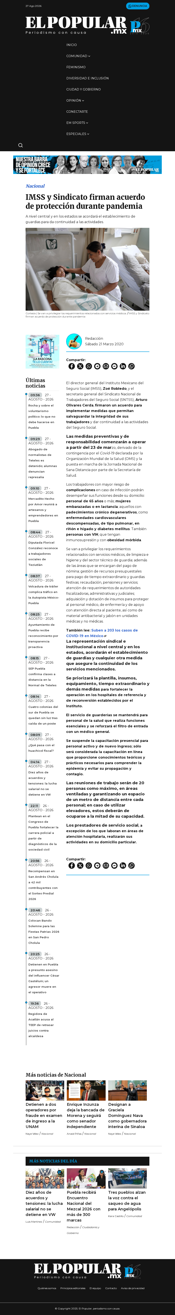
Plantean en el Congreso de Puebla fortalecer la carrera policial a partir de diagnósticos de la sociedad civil (43, 832)
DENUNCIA (139, 5)
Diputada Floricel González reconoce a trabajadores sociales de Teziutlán (43, 553)
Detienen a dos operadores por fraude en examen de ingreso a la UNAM (44, 1115)
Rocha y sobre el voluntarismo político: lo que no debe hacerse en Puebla (41, 416)
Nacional (35, 186)
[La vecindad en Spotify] (42, 351)
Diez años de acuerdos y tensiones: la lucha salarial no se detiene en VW (42, 783)
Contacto (111, 1288)
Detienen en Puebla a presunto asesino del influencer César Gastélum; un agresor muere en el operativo (43, 978)
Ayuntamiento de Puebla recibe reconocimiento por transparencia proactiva (43, 636)
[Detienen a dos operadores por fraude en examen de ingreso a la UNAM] (45, 1090)
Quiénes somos (47, 1288)
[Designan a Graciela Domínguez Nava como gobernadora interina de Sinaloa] (127, 1090)
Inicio (71, 45)
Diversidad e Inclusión (87, 78)
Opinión (73, 100)
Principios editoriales (72, 1288)
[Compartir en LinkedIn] (123, 366)
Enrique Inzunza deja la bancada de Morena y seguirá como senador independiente (86, 1115)
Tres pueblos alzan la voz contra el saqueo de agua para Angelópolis (127, 1200)
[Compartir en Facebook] (71, 366)
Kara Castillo (116, 1216)
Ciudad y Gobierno (83, 89)
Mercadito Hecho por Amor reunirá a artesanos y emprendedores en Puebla (43, 510)
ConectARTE (77, 112)
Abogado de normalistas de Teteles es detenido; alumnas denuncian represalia (42, 463)
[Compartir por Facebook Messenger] (114, 366)
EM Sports (75, 123)
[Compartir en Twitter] (80, 366)
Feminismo (76, 67)
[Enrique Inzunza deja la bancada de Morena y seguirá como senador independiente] (86, 1090)
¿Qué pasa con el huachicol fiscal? (41, 747)
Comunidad (76, 56)
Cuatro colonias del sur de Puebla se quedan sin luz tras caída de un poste (43, 715)
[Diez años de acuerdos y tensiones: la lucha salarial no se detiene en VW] (45, 1178)
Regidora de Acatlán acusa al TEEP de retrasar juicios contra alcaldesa (41, 1025)
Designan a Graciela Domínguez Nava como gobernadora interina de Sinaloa (127, 1115)
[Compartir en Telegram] (97, 366)
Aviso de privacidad (132, 1288)
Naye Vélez (32, 1133)
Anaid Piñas (74, 1133)
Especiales (76, 134)
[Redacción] (74, 341)
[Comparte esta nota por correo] (105, 366)
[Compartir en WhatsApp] (88, 366)
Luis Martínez (34, 1221)
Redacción (94, 339)
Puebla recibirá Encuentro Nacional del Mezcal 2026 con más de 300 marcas (84, 1206)
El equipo (95, 1288)
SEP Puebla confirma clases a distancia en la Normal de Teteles (42, 677)
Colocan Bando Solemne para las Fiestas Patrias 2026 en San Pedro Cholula (43, 931)
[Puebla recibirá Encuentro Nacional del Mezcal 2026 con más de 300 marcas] (86, 1178)
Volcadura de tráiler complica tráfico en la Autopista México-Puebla (43, 595)
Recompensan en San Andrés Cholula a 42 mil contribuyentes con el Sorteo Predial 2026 (43, 885)
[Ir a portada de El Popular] (87, 25)
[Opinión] (87, 164)
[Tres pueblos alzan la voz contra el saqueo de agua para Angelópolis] (127, 1178)
